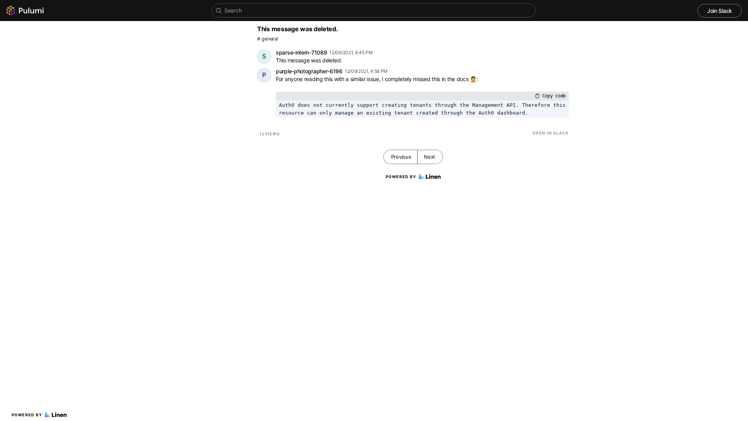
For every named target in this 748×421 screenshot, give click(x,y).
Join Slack (719, 10)
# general (267, 39)
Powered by (27, 414)
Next (429, 157)
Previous (401, 157)
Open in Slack (551, 133)
